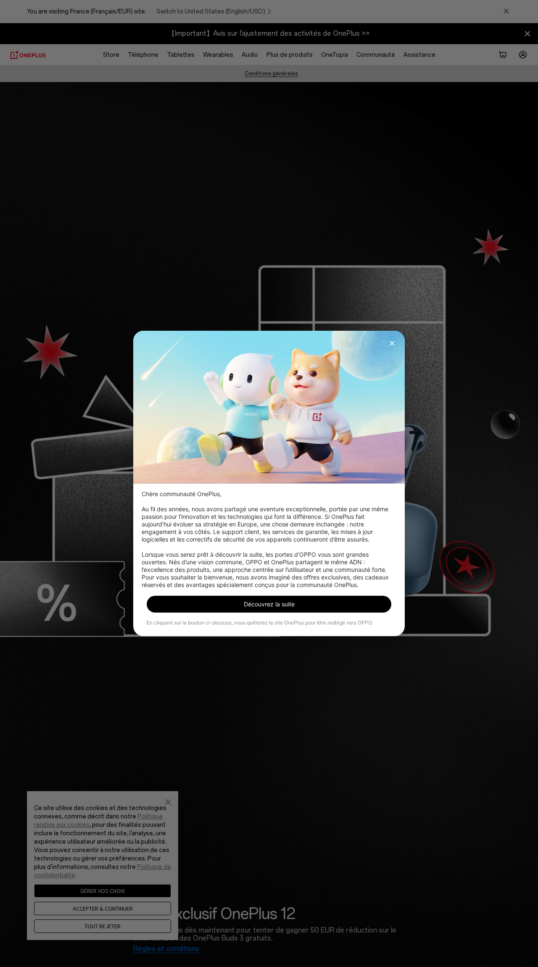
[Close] (392, 343)
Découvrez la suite (269, 604)
